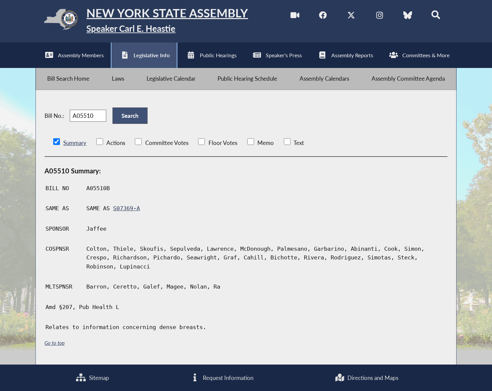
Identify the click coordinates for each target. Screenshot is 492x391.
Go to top (55, 343)
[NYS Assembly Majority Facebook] (322, 16)
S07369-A (126, 208)
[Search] (435, 16)
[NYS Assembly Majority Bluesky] (407, 16)
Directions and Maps (372, 377)
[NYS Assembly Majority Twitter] (351, 16)
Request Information (227, 377)
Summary (74, 142)
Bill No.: (54, 115)
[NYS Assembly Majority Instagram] (379, 16)
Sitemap (98, 377)
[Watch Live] (294, 16)
